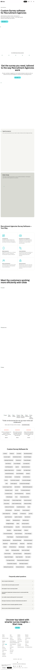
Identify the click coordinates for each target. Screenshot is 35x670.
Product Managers (28, 533)
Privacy (15, 667)
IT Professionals (23, 513)
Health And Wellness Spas (16, 503)
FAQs (3, 651)
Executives (28, 493)
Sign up (25, 1)
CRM (10, 648)
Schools (7, 550)
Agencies (17, 466)
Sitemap (19, 667)
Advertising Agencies (9, 466)
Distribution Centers (8, 490)
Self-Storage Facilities (15, 550)
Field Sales (11, 651)
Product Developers (18, 533)
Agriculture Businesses (26, 466)
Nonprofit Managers (27, 456)
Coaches (6, 480)
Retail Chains (29, 543)
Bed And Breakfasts (19, 473)
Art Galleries (19, 470)
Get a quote (4, 21)
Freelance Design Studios (16, 500)
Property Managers (27, 460)
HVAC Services (17, 510)
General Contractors (27, 500)
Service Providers (7, 553)
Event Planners (8, 463)
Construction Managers (26, 480)
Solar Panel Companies (17, 553)
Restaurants (22, 543)
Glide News (27, 645)
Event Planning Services (19, 493)
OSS (17, 667)
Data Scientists (17, 486)
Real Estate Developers (28, 540)
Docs (26, 639)
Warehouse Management (13, 642)
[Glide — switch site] (3, 1)
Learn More (5, 665)
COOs (7, 483)
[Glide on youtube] (13, 666)
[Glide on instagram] (15, 666)
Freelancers (12, 453)
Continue (9, 667)
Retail (18, 642)
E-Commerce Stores (8, 493)
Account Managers (17, 463)
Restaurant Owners (13, 543)
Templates (26, 636)
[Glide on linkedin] (19, 666)
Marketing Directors (16, 520)
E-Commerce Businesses (25, 490)
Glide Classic (4, 656)
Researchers (5, 543)
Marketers (8, 520)
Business (19, 636)
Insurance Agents (7, 456)
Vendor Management (13, 641)
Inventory (11, 636)
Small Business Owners (17, 456)
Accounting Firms (26, 463)
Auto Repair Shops (27, 470)
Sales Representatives (28, 453)
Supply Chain (19, 639)
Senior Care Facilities (25, 550)
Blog (3, 645)
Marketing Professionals (9, 460)
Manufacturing (20, 641)
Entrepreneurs (18, 460)
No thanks (4, 667)
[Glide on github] (21, 666)
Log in (29, 1)
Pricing (3, 642)
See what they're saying (25, 424)
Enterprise (19, 638)
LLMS (22, 667)
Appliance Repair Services (9, 470)
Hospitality (19, 645)
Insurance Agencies (26, 510)
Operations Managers (17, 530)
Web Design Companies (24, 563)
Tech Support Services (10, 560)
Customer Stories (27, 638)
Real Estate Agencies (6, 540)
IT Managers (15, 513)
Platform (3, 636)
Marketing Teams (26, 520)
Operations (9, 530)
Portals (11, 645)
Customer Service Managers (25, 483)
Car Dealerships (17, 476)
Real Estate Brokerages (17, 540)
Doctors (16, 490)
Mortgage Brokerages (10, 523)
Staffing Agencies (27, 553)
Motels (18, 523)
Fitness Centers (6, 500)
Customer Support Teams (7, 486)
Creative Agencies (13, 483)
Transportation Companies (12, 563)
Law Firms (30, 513)
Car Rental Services (26, 476)
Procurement (12, 639)
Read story (4, 324)
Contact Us (25, 667)
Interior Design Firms (6, 513)
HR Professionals (9, 510)
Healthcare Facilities (27, 503)
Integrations (4, 653)
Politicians (26, 530)
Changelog (3, 654)
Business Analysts (8, 476)
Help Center (27, 641)
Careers (3, 644)
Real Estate (19, 644)
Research (3, 647)
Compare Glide (4, 650)
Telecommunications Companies (23, 560)
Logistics (11, 638)
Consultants (19, 453)
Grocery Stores (6, 503)
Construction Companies (15, 480)
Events (26, 644)
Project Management (13, 644)
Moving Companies (25, 523)
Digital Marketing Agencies (27, 486)
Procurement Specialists (8, 533)
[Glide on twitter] (17, 666)
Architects (5, 453)
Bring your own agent (5, 638)
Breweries (28, 473)
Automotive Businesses (9, 473)
